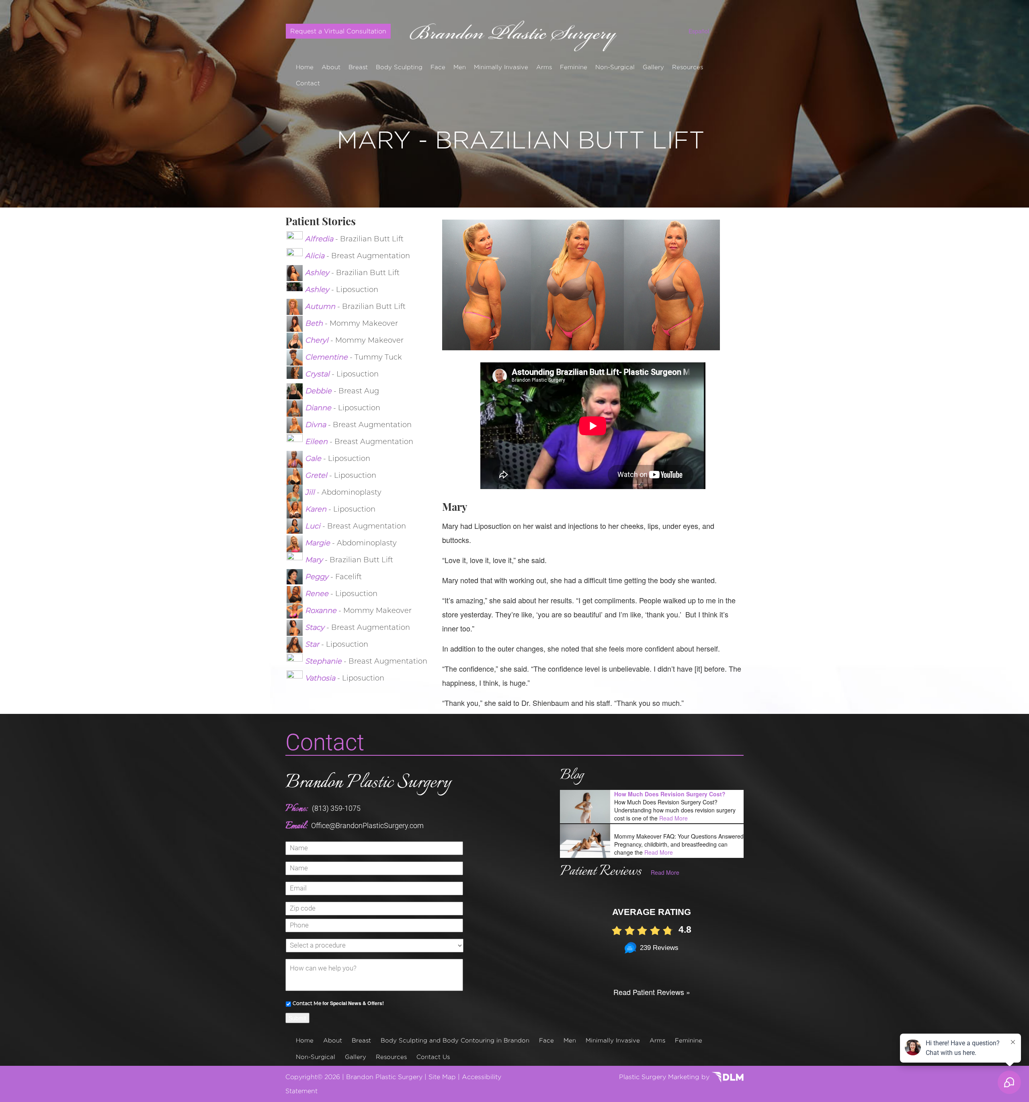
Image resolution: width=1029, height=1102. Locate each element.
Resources (687, 67)
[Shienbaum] (514, 33)
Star (313, 644)
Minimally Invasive (501, 67)
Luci (313, 526)
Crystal (318, 374)
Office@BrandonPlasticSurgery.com (367, 825)
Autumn (321, 306)
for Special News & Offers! (338, 1003)
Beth (315, 323)
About (331, 67)
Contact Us (433, 1057)
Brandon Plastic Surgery (368, 783)
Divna (316, 424)
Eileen (317, 441)
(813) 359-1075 (336, 808)
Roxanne (321, 610)
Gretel (317, 475)
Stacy (315, 627)
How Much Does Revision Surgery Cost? (670, 794)
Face (437, 67)
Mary (315, 559)
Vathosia (321, 678)
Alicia (315, 255)
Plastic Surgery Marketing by (665, 1076)
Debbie (319, 391)
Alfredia (320, 238)
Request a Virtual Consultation (338, 31)
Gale (314, 458)
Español (699, 31)
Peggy (317, 576)
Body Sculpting (399, 67)
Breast (358, 67)
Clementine (327, 357)
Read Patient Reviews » (651, 992)
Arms (544, 67)
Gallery (653, 67)
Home (305, 67)
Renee (317, 593)
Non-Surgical (615, 67)
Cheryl (317, 340)
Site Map (442, 1076)
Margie (318, 543)
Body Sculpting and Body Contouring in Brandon (455, 1040)
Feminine (573, 67)
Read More (673, 818)
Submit (297, 1018)
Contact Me (307, 1003)
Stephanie (324, 661)
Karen (316, 509)
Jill (311, 492)
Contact (308, 83)
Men (459, 67)
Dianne (319, 407)
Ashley (318, 272)
